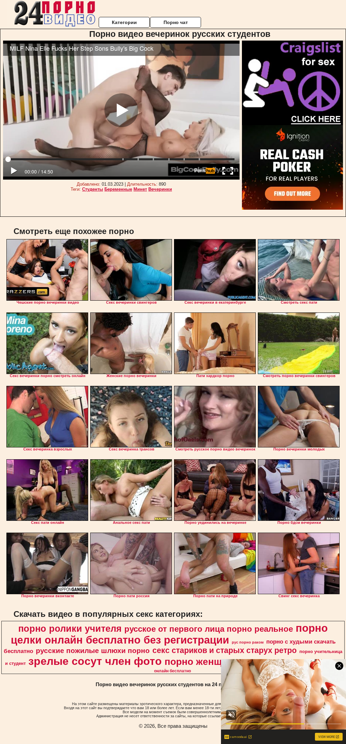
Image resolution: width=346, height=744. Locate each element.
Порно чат (176, 22)
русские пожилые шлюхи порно (93, 651)
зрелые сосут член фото (95, 661)
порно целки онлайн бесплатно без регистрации (169, 634)
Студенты (92, 189)
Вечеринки (160, 189)
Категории (124, 22)
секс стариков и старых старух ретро (224, 650)
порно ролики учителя (70, 629)
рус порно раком (248, 642)
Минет (140, 189)
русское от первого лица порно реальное (208, 628)
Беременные (118, 189)
